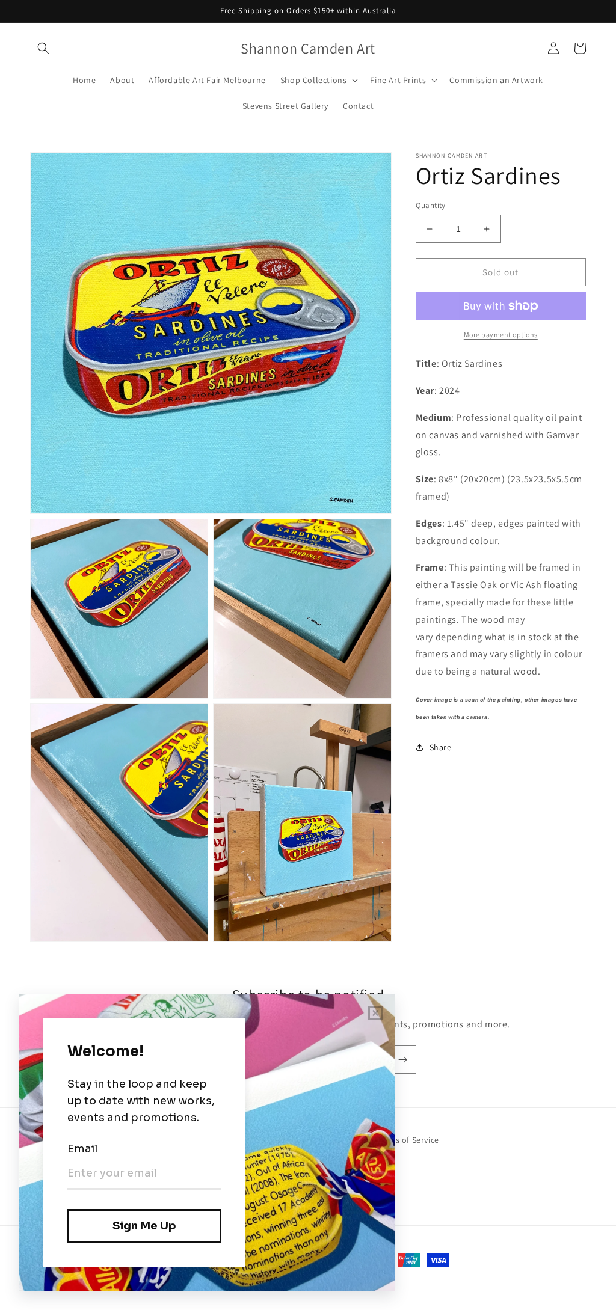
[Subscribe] (402, 1059)
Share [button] (441, 747)
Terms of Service (407, 1139)
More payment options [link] (501, 334)
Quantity (431, 205)
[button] (43, 48)
